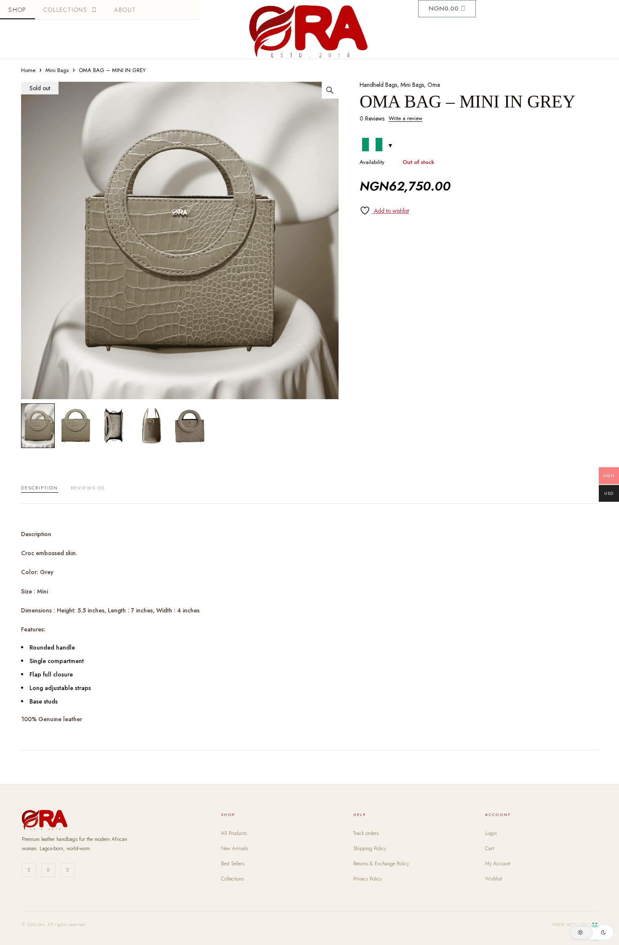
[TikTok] (68, 870)
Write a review (405, 118)
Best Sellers (232, 863)
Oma (433, 85)
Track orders (366, 833)
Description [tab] (39, 487)
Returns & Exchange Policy (381, 863)
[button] (330, 90)
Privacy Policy (367, 879)
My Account (497, 863)
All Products (234, 833)
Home (28, 70)
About (125, 9)
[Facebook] (48, 870)
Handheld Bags (378, 85)
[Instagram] (29, 870)
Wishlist (493, 879)
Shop (17, 9)
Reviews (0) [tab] (88, 487)
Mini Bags (57, 70)
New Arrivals (234, 848)
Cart (489, 848)
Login (491, 833)
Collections (65, 9)
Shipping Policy (369, 848)
